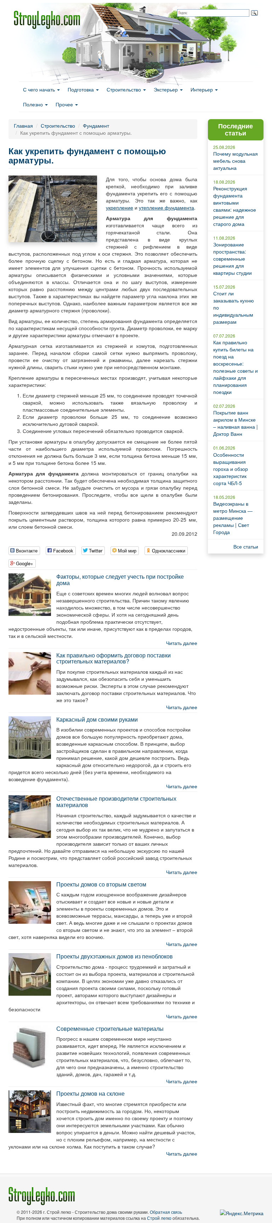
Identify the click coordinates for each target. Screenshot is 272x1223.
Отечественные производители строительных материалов (116, 801)
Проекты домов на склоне (90, 1093)
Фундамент (96, 125)
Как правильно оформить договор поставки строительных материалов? (113, 658)
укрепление (119, 207)
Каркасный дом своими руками (97, 719)
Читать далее (181, 642)
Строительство (124, 89)
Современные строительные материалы (110, 1028)
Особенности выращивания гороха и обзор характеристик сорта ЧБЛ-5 (230, 469)
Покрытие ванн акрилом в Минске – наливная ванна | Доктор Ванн (235, 423)
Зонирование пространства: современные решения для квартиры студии (232, 258)
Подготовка (81, 89)
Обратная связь (166, 1212)
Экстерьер (166, 89)
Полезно (33, 104)
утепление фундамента (166, 207)
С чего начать (39, 89)
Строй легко (159, 1218)
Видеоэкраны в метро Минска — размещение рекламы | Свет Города (233, 517)
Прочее (65, 104)
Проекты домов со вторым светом (101, 884)
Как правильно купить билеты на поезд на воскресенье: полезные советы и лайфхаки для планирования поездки (235, 367)
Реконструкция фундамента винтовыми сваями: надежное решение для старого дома (234, 206)
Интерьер (202, 89)
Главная (23, 125)
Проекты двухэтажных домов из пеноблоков (114, 956)
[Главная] (49, 20)
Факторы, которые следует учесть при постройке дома (120, 579)
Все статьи (245, 546)
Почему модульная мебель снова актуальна (235, 160)
